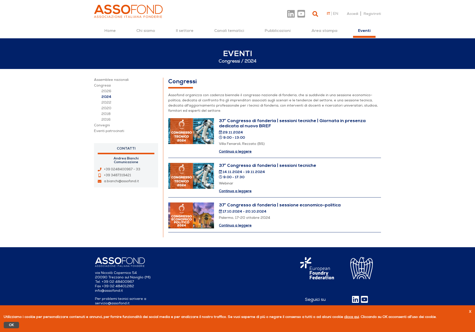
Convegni (102, 125)
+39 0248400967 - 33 (122, 169)
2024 (106, 97)
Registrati (372, 13)
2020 (106, 108)
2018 (106, 114)
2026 (106, 91)
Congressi (102, 85)
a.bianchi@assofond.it (121, 181)
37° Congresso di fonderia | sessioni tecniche (267, 165)
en (335, 14)
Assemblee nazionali (111, 80)
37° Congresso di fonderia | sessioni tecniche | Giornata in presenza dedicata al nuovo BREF (292, 123)
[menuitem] (110, 30)
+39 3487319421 (117, 175)
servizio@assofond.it (112, 303)
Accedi (352, 13)
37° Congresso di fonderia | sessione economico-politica (280, 205)
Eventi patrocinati (109, 131)
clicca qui (351, 317)
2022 (106, 102)
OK (11, 325)
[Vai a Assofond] (128, 11)
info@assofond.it (109, 290)
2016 (106, 119)
